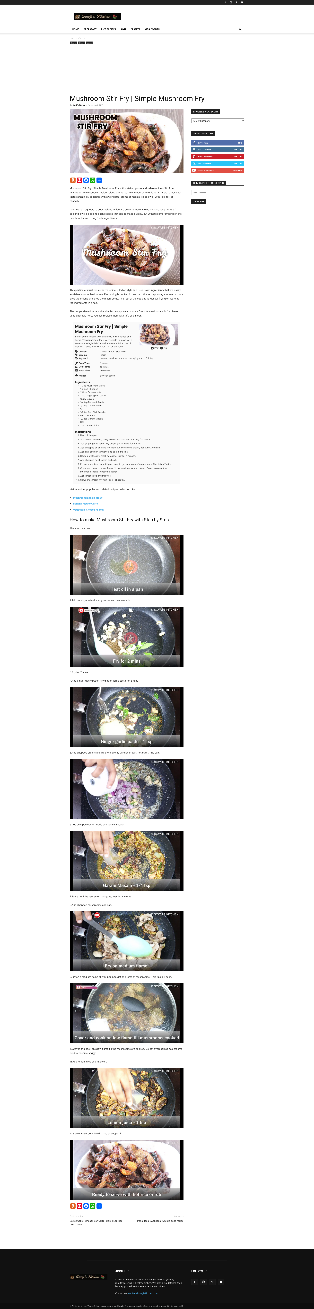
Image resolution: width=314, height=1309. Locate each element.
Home (75, 29)
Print (156, 348)
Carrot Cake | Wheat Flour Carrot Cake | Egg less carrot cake (96, 1222)
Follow (238, 149)
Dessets (135, 29)
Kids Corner (152, 29)
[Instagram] (231, 2)
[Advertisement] (157, 70)
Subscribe (237, 170)
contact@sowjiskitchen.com (143, 1293)
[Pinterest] (236, 2)
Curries (73, 43)
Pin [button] (165, 348)
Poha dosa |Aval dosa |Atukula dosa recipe (160, 1220)
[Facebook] (225, 2)
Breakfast (90, 29)
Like (240, 143)
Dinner (81, 43)
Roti (123, 29)
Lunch (89, 43)
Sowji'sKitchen (79, 105)
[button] (240, 29)
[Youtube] (241, 2)
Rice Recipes (108, 29)
